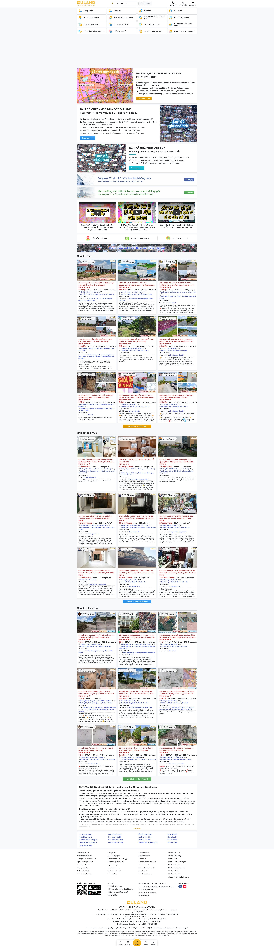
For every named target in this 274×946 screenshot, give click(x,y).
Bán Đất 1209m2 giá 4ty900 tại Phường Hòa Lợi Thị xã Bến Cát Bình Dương (176, 749)
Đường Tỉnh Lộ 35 (167, 469)
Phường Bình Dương (178, 292)
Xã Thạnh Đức (166, 701)
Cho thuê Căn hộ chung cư (177, 862)
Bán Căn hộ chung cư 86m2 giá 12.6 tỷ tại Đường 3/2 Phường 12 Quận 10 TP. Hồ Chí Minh (96, 693)
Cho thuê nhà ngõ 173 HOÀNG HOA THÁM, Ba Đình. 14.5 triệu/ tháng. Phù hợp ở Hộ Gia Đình (177, 572)
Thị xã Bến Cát (178, 759)
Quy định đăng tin (144, 896)
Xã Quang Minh (179, 469)
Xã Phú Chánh (176, 296)
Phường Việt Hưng (140, 644)
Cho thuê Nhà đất (174, 853)
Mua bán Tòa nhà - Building (147, 868)
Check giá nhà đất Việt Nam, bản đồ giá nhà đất (137, 247)
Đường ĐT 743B (85, 348)
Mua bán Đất (142, 859)
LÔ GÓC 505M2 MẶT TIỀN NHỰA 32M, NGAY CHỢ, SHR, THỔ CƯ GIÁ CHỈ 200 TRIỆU (95, 340)
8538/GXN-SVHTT (141, 914)
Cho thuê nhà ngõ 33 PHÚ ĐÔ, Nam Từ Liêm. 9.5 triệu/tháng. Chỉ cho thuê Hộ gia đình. (95, 517)
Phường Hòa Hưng (94, 701)
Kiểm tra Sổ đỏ (112, 874)
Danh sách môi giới (113, 868)
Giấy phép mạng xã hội (145, 889)
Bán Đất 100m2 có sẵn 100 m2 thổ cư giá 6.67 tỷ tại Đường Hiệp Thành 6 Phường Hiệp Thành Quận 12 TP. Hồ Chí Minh (95, 396)
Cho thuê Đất (172, 859)
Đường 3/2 (83, 701)
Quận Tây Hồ (145, 527)
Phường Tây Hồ (137, 525)
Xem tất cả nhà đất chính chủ (137, 779)
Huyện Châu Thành (135, 703)
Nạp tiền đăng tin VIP (114, 865)
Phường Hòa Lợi (166, 757)
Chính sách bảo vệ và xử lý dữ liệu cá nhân (121, 889)
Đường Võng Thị (126, 525)
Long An (184, 350)
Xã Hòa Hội (125, 701)
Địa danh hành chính (114, 871)
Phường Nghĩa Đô (167, 525)
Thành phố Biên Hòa (97, 646)
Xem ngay (189, 180)
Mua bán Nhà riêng (144, 856)
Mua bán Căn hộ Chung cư (147, 862)
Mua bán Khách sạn (144, 874)
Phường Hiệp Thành (101, 408)
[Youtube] (184, 886)
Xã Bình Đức (165, 348)
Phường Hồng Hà (126, 580)
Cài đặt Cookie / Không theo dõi (117, 892)
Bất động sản (111, 853)
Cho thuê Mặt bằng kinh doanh (178, 877)
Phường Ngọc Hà (167, 580)
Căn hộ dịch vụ (93, 709)
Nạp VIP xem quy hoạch (85, 862)
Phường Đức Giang (140, 646)
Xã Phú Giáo (84, 292)
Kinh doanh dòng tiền (104, 355)
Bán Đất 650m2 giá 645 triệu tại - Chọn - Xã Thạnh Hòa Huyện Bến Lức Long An (176, 396)
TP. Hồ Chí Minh (94, 292)
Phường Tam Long (86, 757)
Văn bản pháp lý (112, 895)
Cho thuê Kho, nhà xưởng (176, 868)
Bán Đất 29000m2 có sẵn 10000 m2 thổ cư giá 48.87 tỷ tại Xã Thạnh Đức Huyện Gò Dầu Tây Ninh (176, 693)
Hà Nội (109, 469)
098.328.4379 (152, 924)
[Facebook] (180, 886)
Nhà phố (172, 532)
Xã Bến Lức (125, 404)
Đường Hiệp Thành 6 (87, 404)
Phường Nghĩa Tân (167, 527)
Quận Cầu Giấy (179, 527)
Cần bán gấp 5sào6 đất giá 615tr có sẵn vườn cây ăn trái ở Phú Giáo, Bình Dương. (136, 340)
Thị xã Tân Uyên (187, 296)
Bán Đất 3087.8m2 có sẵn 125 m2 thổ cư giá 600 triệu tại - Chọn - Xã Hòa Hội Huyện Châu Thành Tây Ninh (136, 693)
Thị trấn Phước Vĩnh (86, 294)
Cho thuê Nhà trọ (174, 871)
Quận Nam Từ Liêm (108, 527)
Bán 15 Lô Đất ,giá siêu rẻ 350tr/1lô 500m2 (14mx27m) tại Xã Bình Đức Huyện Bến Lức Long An (176, 340)
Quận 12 (111, 408)
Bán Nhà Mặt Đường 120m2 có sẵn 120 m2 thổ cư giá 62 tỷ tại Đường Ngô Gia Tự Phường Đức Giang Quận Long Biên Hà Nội (137, 636)
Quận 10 (98, 703)
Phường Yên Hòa (86, 580)
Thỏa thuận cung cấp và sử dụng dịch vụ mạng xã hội (155, 886)
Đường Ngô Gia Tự (127, 644)
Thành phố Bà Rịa (96, 759)
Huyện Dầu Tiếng (137, 294)
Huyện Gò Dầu (175, 646)
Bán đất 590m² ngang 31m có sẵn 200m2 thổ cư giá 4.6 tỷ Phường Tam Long (95, 749)
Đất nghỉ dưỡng (89, 300)
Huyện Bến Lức (175, 350)
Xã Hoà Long (84, 759)
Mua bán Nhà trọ (143, 871)
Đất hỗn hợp (173, 707)
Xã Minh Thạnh (126, 292)
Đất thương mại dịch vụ (96, 651)
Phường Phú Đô (96, 527)
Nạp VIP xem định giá (84, 874)
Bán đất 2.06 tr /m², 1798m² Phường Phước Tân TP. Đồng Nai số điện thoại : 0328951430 (96, 636)
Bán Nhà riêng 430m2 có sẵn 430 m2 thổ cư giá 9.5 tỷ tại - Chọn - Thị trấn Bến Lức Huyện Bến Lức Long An (136, 396)
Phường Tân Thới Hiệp (102, 404)
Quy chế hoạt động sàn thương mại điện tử (152, 883)
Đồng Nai (96, 644)
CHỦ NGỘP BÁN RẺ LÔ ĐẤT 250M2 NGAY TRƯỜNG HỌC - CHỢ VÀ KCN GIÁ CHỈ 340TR (176, 284)
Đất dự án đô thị (186, 709)
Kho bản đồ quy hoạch (84, 856)
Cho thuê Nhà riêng (174, 856)
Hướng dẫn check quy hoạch (86, 859)
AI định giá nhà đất (83, 871)
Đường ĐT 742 (166, 292)
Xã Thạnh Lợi (165, 404)
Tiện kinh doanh (94, 356)
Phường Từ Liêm (100, 469)
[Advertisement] (137, 52)
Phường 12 (91, 703)
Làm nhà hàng (106, 356)
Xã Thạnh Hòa (166, 406)
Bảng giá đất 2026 (83, 868)
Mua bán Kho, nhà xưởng (146, 865)
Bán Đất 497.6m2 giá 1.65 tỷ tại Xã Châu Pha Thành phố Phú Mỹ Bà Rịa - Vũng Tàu (136, 749)
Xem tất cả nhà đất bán (137, 426)
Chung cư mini (143, 479)
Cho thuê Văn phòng (175, 865)
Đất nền (98, 298)
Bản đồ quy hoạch (83, 853)
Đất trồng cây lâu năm (176, 355)
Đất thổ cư (91, 298)
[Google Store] (94, 893)
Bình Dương (110, 294)
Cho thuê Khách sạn (175, 874)
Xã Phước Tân (84, 646)
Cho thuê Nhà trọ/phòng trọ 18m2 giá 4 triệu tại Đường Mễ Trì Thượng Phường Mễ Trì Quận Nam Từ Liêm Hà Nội (95, 461)
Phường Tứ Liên (126, 582)
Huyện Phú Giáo (99, 294)
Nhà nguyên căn (134, 411)
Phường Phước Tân (86, 644)
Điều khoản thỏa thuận (115, 886)
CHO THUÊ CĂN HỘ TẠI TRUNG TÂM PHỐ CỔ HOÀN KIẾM (136, 461)
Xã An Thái (124, 350)
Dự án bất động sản (114, 856)
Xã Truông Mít (166, 644)
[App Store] (94, 887)
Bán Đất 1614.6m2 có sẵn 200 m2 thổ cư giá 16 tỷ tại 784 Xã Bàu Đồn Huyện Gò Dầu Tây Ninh (177, 636)
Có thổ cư (85, 356)
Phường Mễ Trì (100, 471)
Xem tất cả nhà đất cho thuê (137, 602)
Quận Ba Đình (178, 582)
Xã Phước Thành (126, 348)
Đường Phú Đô (85, 525)
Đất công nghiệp (174, 709)
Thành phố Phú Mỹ (136, 759)
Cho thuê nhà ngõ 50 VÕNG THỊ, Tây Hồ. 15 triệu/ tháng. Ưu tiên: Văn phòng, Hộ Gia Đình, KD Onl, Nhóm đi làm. (137, 517)
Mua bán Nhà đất (143, 853)
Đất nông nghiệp (142, 298)
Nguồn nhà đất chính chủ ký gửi (117, 859)
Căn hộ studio (133, 479)
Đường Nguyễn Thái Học (129, 469)
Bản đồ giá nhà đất (83, 865)
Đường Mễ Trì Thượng (87, 469)
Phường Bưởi (136, 527)
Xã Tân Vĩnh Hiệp (97, 348)
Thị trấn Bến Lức (126, 406)
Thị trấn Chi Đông (180, 471)
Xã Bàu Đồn (165, 646)
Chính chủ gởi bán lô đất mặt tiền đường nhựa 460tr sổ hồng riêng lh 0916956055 (96, 284)
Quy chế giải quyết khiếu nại (147, 893)
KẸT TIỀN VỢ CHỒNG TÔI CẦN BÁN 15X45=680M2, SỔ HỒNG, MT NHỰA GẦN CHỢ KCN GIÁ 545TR (137, 284)
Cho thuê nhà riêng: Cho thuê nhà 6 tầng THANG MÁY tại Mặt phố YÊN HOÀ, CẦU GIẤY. (96, 572)
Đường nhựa (92, 355)
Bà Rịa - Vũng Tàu (108, 759)
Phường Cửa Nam (144, 469)
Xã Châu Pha (125, 757)
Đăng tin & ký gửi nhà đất (115, 862)
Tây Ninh (173, 348)
